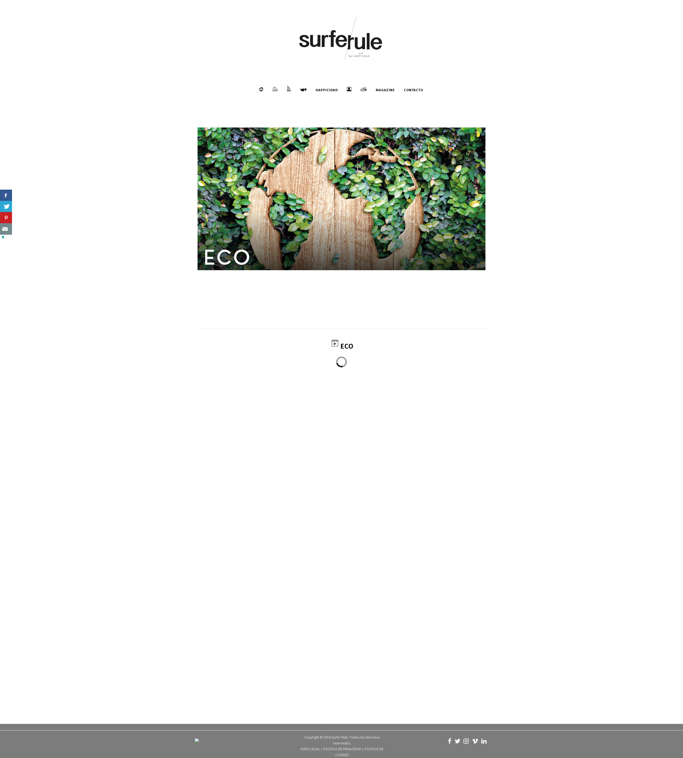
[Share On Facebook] (6, 195)
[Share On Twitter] (6, 206)
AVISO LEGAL (310, 749)
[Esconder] (2, 238)
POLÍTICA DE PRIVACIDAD (342, 749)
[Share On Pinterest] (6, 218)
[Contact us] (6, 229)
